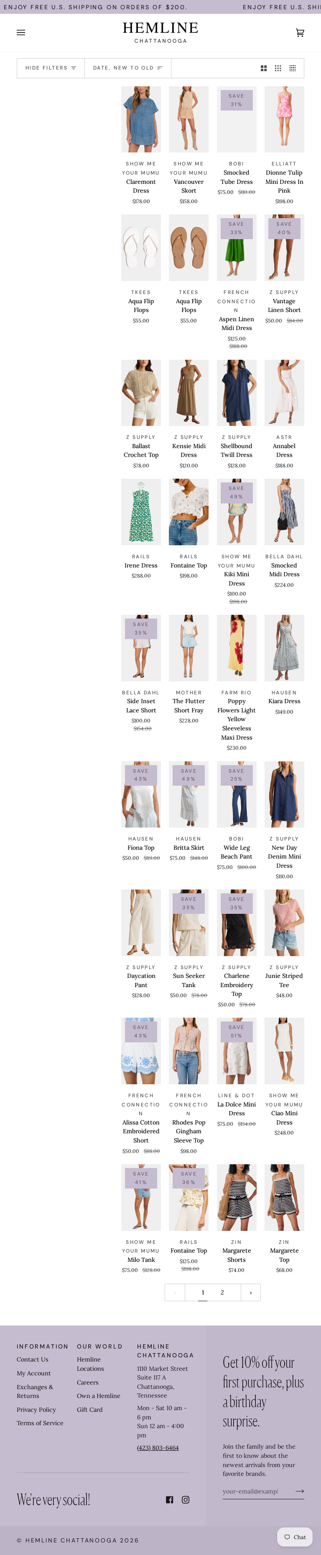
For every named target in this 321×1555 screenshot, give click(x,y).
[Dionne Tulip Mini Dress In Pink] (284, 119)
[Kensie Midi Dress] (189, 393)
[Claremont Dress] (141, 119)
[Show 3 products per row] (278, 68)
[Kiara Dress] (284, 648)
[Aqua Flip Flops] (141, 247)
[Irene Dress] (141, 512)
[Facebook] (169, 1499)
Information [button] (43, 1346)
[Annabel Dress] (284, 393)
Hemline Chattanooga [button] (163, 1351)
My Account (34, 1373)
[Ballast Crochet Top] (141, 393)
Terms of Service (40, 1423)
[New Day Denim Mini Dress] (284, 794)
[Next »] (251, 1292)
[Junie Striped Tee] (284, 923)
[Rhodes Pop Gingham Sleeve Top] (189, 1051)
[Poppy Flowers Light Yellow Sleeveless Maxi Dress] (237, 648)
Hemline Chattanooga (71, 1540)
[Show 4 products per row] (294, 68)
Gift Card (90, 1409)
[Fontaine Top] (189, 512)
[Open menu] (29, 33)
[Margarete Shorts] (237, 1197)
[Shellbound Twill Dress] (237, 393)
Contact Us (32, 1359)
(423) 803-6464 (158, 1448)
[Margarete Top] (284, 1197)
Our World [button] (100, 1346)
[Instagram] (185, 1499)
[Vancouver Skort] (189, 119)
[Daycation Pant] (141, 923)
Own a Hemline (98, 1396)
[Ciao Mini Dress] (284, 1051)
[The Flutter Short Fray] (189, 648)
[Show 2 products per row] (264, 68)
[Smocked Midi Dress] (284, 512)
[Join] (293, 1491)
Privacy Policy (36, 1409)
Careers (88, 1382)
